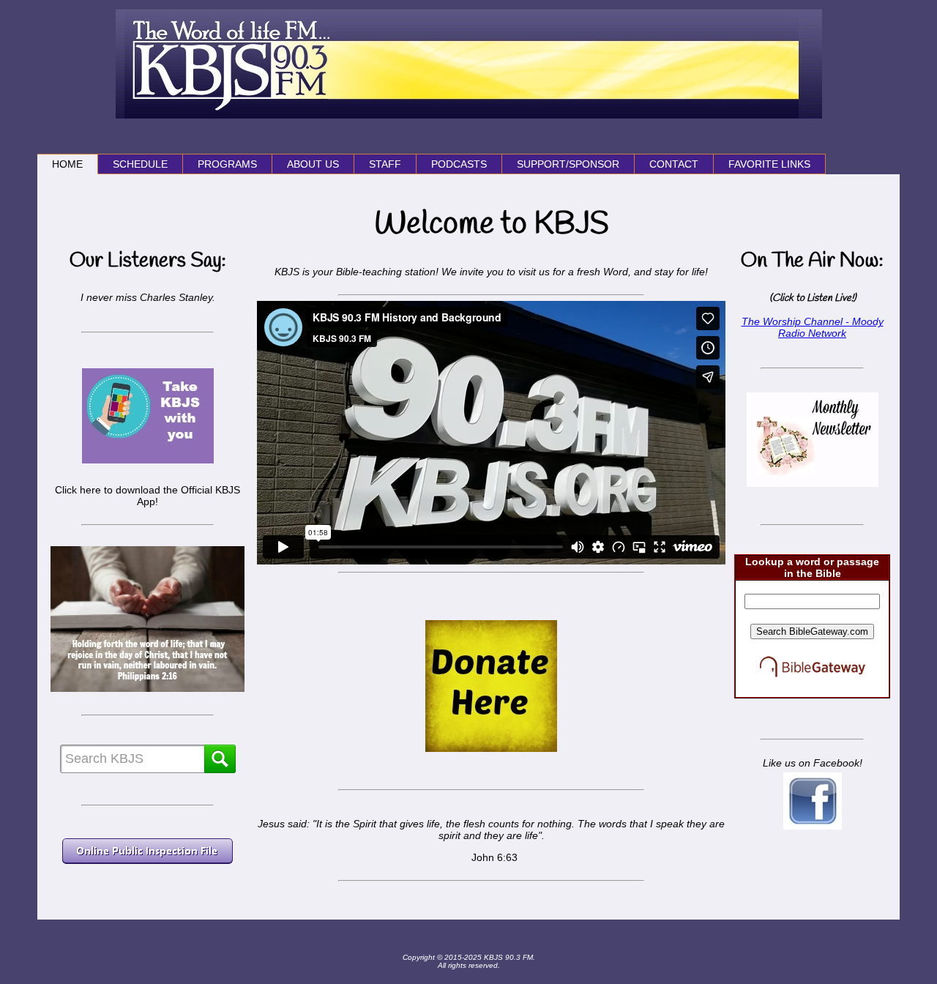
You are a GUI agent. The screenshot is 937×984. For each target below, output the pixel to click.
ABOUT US (313, 164)
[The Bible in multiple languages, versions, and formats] (812, 691)
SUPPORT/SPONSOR (568, 164)
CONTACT (673, 164)
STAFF (385, 164)
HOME (67, 164)
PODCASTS (459, 164)
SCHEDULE (140, 164)
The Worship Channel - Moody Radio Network (813, 327)
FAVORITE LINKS (769, 164)
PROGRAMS (227, 164)
